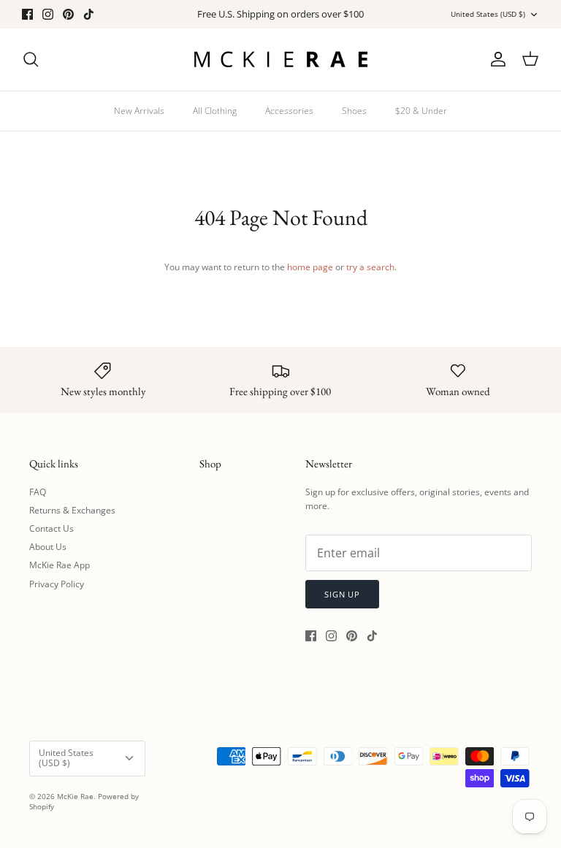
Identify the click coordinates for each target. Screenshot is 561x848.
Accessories (289, 110)
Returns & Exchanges (72, 510)
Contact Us (51, 528)
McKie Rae (75, 796)
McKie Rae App (59, 565)
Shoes (354, 110)
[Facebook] (27, 14)
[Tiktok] (88, 14)
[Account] (495, 59)
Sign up (342, 594)
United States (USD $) (488, 14)
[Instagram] (47, 14)
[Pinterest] (68, 14)
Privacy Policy (56, 584)
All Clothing (215, 110)
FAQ (37, 492)
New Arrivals (139, 110)
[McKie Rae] (280, 59)
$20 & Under (421, 110)
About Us (47, 546)
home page (310, 267)
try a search (370, 267)
